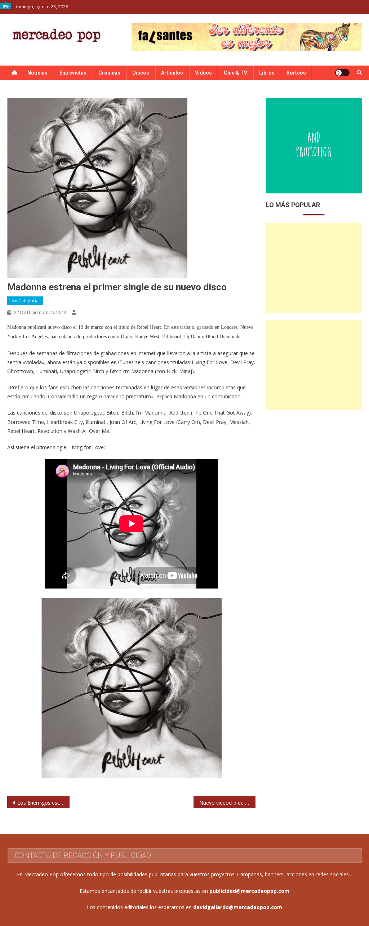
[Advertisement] (313, 268)
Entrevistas (72, 73)
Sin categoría (25, 301)
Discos (140, 73)
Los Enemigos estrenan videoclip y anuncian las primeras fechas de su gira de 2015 (43, 802)
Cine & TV (235, 73)
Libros (267, 73)
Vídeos (203, 73)
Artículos (172, 73)
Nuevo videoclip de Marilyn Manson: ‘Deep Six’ (227, 802)
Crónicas (109, 73)
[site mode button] (342, 72)
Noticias (37, 73)
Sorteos (296, 73)
